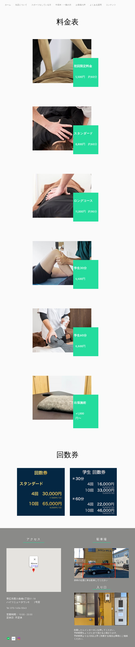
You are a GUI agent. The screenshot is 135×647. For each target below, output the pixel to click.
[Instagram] (19, 638)
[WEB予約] (13, 638)
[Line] (8, 638)
